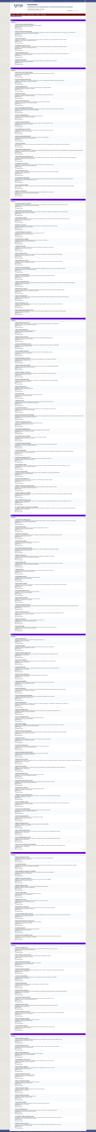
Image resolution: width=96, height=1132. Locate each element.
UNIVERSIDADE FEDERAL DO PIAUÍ (35, 9)
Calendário (23, 14)
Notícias (38, 14)
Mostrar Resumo (20, 36)
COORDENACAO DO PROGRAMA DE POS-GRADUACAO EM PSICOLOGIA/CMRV (50, 7)
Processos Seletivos (31, 14)
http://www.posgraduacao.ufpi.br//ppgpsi (34, 10)
